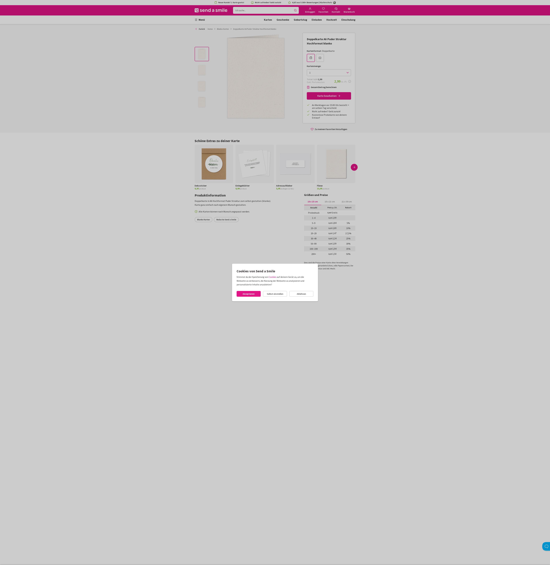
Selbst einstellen (275, 293)
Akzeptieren (249, 293)
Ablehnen (301, 293)
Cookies (272, 276)
